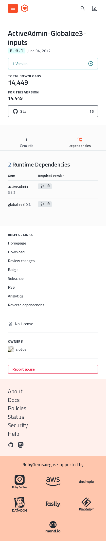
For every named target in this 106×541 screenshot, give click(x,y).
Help (13, 433)
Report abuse (23, 369)
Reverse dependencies (26, 305)
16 (91, 111)
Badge (13, 269)
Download (16, 252)
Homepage (17, 243)
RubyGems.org (37, 464)
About (15, 391)
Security (18, 425)
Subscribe (16, 278)
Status (16, 416)
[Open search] (82, 8)
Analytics (15, 296)
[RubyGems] (25, 8)
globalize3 (20, 204)
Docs (14, 400)
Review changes (21, 261)
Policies (17, 408)
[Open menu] (13, 8)
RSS (11, 287)
